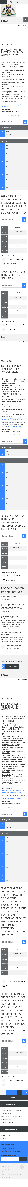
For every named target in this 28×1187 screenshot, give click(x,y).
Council (3, 1138)
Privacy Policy (6, 1169)
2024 (7, 179)
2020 (7, 162)
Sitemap (4, 1172)
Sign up (23, 1159)
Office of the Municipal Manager (11, 1111)
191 (25, 1092)
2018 (7, 149)
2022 (7, 170)
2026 (7, 188)
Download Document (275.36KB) (15, 576)
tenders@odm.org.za (14, 426)
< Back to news (22, 25)
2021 (7, 166)
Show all (8, 131)
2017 (7, 153)
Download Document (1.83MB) (15, 259)
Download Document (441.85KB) (15, 981)
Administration (5, 1135)
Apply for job (12, 666)
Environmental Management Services (12, 1116)
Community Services (7, 1122)
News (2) (8, 135)
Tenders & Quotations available (10, 1151)
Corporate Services (6, 1113)
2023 (7, 175)
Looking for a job (6, 1150)
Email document (11, 264)
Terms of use (5, 1166)
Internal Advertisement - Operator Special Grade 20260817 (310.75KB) (14, 647)
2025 (7, 183)
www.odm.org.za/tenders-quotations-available (13, 105)
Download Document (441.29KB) (15, 1080)
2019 (7, 157)
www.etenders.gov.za (16, 419)
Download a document (8, 1148)
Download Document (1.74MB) (15, 325)
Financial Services (6, 1119)
